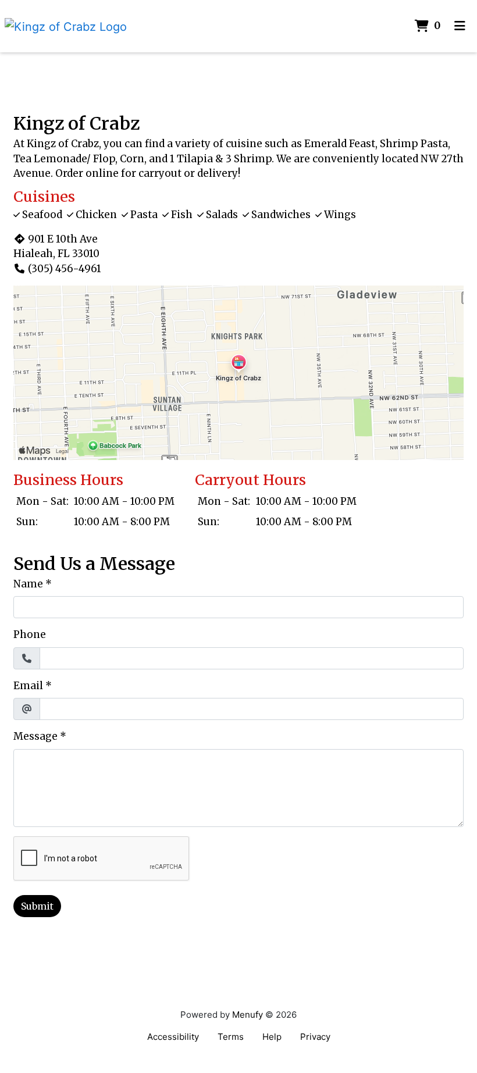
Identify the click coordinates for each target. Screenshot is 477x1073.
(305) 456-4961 (64, 268)
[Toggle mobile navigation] (459, 26)
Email (28, 685)
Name (28, 584)
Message (35, 736)
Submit (37, 906)
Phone (29, 634)
